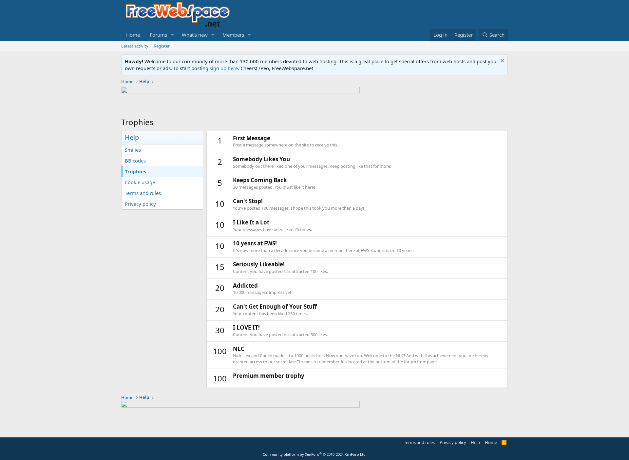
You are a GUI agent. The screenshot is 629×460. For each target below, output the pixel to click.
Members (233, 34)
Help (475, 442)
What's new (195, 34)
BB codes (135, 160)
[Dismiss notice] (501, 61)
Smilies (133, 149)
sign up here (224, 68)
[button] (172, 35)
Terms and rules (143, 193)
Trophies (135, 171)
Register (162, 46)
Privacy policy (140, 204)
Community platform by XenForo (315, 454)
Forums (158, 34)
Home (133, 34)
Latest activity (134, 46)
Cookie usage (140, 182)
